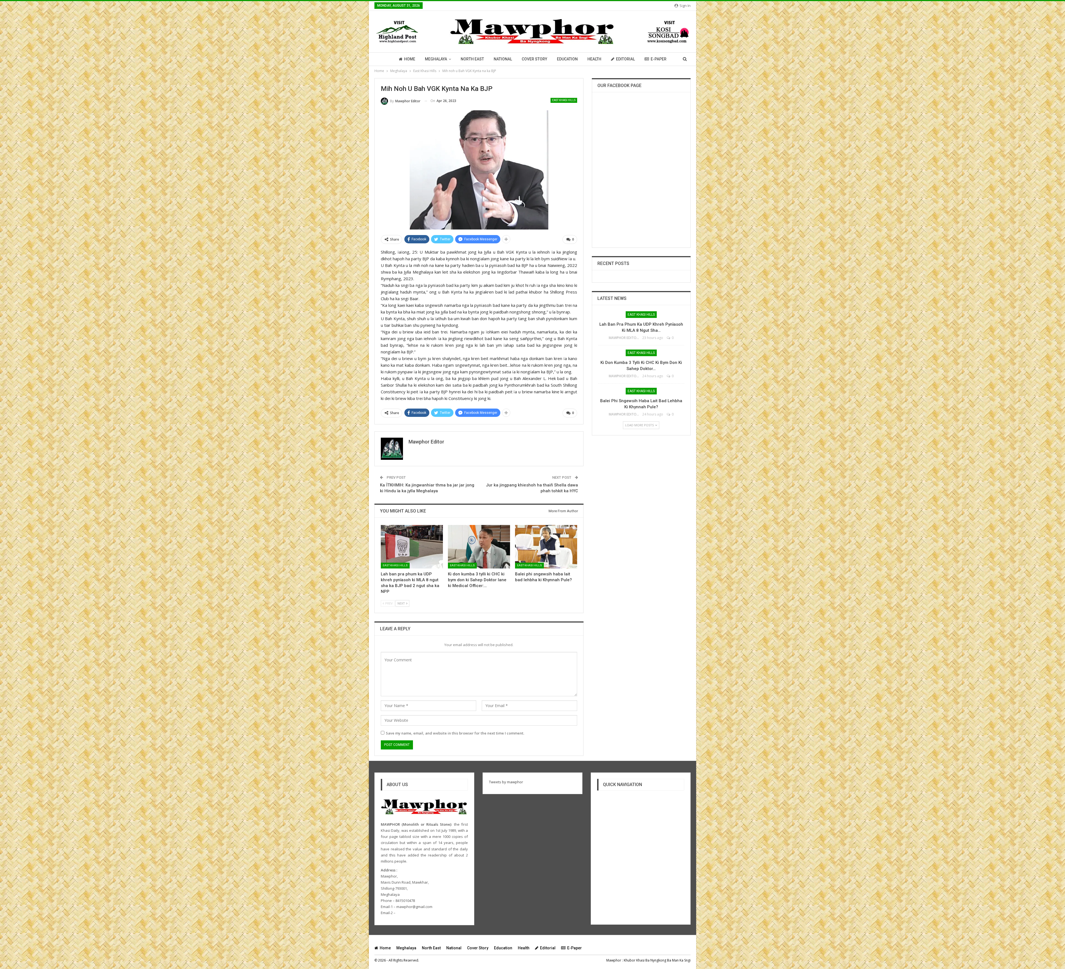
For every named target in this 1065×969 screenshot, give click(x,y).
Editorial (625, 59)
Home (409, 59)
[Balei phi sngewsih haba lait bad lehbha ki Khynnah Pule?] (546, 546)
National (503, 59)
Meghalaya (436, 59)
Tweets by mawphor (506, 781)
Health (594, 59)
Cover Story (534, 59)
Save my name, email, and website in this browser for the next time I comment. (455, 733)
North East (472, 59)
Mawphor (613, 960)
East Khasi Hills (563, 100)
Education (567, 59)
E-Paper (658, 59)
